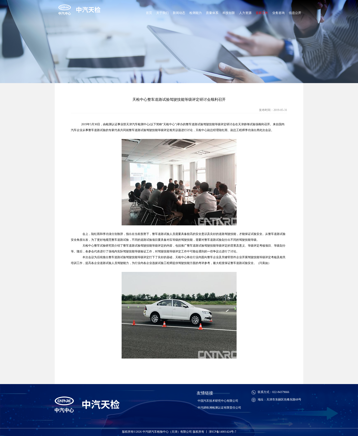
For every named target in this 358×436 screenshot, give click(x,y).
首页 (149, 13)
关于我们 (162, 13)
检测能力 (195, 13)
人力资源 (245, 13)
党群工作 (262, 13)
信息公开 (295, 13)
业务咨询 (278, 13)
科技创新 (229, 13)
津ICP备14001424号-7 (222, 431)
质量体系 (212, 13)
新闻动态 (179, 13)
